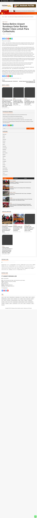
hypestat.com (5, 287)
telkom (11, 303)
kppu (19, 300)
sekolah (3, 303)
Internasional (5, 147)
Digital (27, 297)
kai (2, 300)
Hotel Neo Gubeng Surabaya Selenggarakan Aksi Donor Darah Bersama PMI (27, 81)
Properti (4, 164)
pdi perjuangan (15, 301)
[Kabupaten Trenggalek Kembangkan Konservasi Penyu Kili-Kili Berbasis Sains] (6, 182)
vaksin (32, 303)
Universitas (28, 303)
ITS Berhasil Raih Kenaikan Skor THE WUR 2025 (10, 81)
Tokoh (4, 173)
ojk (8, 301)
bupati (23, 297)
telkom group (15, 303)
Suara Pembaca (5, 169)
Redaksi (4, 166)
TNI (18, 303)
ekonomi (33, 297)
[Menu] (4, 13)
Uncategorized (5, 174)
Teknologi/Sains (5, 171)
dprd (29, 297)
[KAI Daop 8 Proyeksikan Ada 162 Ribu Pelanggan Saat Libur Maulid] (29, 92)
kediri (5, 300)
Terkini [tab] (5, 178)
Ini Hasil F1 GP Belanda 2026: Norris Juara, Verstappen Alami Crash (13, 118)
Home (3, 16)
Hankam (4, 142)
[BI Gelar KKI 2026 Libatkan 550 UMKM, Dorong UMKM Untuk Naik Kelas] (18, 92)
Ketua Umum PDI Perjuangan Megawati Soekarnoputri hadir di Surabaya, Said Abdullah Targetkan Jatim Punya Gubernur (21, 205)
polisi (26, 301)
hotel (12, 298)
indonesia (15, 298)
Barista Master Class (6, 78)
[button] (4, 13)
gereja (9, 298)
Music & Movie (5, 152)
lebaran (26, 300)
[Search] (35, 13)
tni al (21, 303)
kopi (20, 78)
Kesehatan (4, 149)
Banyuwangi (17, 297)
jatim (25, 298)
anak (2, 297)
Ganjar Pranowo (4, 298)
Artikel (4, 137)
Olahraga (4, 156)
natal (6, 301)
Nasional (4, 154)
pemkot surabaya (21, 301)
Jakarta (21, 298)
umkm (24, 303)
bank (8, 297)
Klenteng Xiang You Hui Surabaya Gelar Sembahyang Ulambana (12, 116)
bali (5, 297)
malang (3, 301)
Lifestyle (6, 21)
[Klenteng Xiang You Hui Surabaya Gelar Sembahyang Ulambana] (6, 187)
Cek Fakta (4, 139)
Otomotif (4, 159)
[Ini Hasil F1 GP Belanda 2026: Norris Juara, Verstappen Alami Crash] (6, 193)
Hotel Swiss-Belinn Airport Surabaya (14, 78)
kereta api (8, 300)
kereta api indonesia (14, 300)
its (18, 298)
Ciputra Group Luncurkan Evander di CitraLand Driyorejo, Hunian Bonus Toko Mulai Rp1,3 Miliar (17, 119)
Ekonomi (6, 16)
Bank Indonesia (12, 297)
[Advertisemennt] (24, 5)
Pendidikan (4, 161)
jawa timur (28, 298)
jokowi (32, 298)
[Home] (2, 13)
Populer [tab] (16, 178)
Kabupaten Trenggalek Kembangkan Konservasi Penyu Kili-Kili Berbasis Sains (15, 114)
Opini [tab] (26, 178)
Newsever (25, 308)
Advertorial (4, 134)
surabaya (7, 303)
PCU (11, 301)
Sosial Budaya (5, 168)
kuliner (22, 300)
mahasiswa (30, 300)
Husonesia (4, 146)
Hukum (4, 144)
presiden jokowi (30, 301)
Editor (19, 105)
